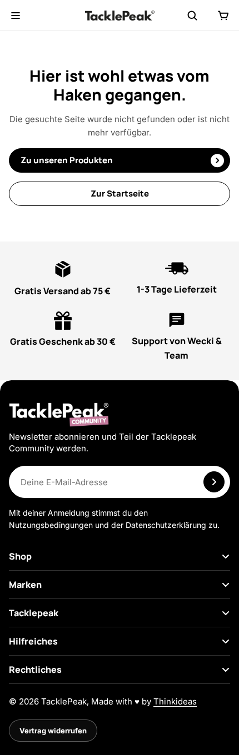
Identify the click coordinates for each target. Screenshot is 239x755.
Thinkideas (175, 701)
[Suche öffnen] (192, 15)
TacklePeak (64, 701)
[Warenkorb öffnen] (223, 15)
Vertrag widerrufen (53, 730)
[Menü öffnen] (15, 15)
